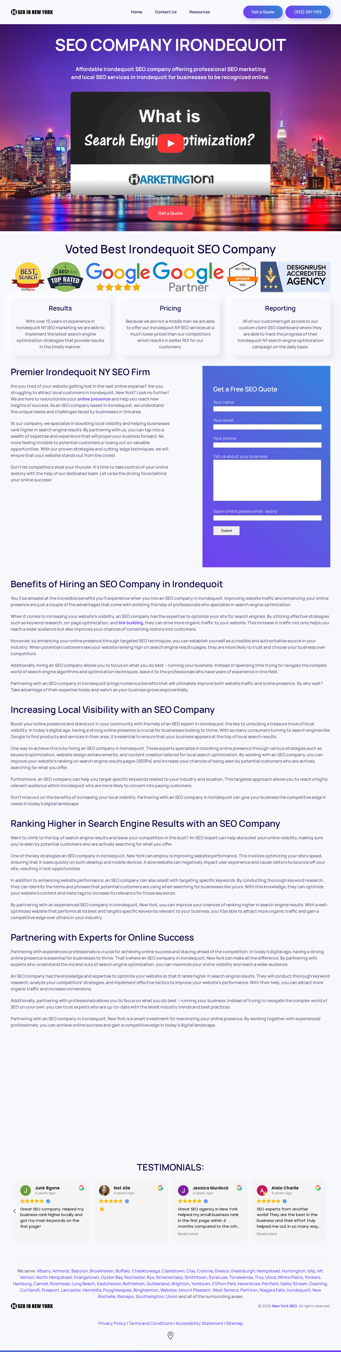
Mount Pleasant (195, 1290)
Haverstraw (249, 1284)
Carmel (41, 1284)
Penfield (270, 1284)
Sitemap (234, 1323)
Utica (270, 1277)
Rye (150, 1277)
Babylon (79, 1271)
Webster (168, 1290)
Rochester (134, 1277)
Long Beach (83, 1284)
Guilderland (158, 1284)
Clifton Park (224, 1284)
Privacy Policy (112, 1323)
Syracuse (218, 1277)
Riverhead (60, 1284)
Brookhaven (102, 1271)
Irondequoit (299, 1290)
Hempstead (268, 1271)
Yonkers (312, 1277)
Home (136, 12)
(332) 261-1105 (308, 12)
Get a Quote (263, 12)
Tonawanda (241, 1277)
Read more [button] (188, 1234)
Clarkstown (173, 1271)
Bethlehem (134, 1284)
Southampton (150, 1296)
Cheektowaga (146, 1271)
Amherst (61, 1271)
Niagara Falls (272, 1290)
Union (172, 1296)
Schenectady (169, 1277)
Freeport (50, 1290)
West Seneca (225, 1290)
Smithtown (196, 1277)
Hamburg (22, 1284)
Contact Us (166, 12)
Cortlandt (30, 1290)
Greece (222, 1271)
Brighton (180, 1284)
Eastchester (109, 1284)
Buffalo (123, 1271)
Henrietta (92, 1290)
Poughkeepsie (117, 1290)
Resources (199, 12)
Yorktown (200, 1284)
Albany (44, 1271)
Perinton (249, 1290)
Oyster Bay (112, 1277)
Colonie (205, 1271)
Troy (259, 1277)
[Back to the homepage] (32, 12)
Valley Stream (293, 1284)
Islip (311, 1271)
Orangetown (86, 1277)
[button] (15, 1211)
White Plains (290, 1277)
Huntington (294, 1271)
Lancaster (71, 1290)
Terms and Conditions (151, 1323)
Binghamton (146, 1290)
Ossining (318, 1284)
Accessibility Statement (200, 1323)
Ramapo (125, 1296)
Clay (190, 1271)
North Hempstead (54, 1277)
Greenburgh (243, 1271)
